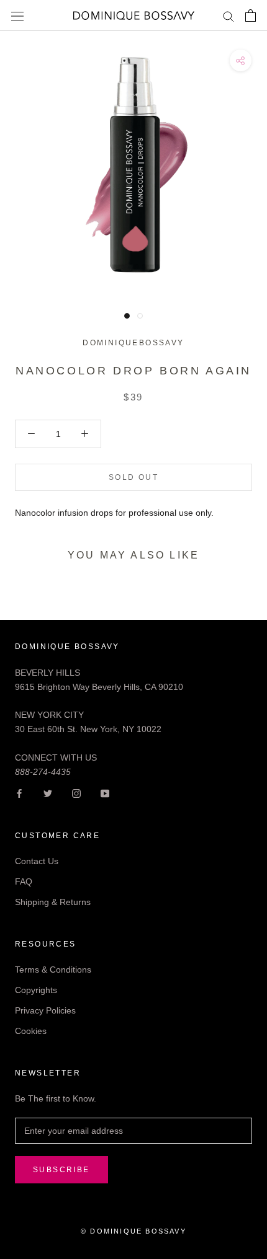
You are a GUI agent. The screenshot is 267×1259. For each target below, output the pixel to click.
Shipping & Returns (53, 902)
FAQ (23, 881)
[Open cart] (250, 15)
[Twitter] (47, 793)
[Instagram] (76, 793)
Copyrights (36, 990)
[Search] (228, 16)
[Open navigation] (17, 15)
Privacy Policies (45, 1010)
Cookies (31, 1031)
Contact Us (36, 861)
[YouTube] (105, 793)
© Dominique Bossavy (133, 1231)
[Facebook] (19, 793)
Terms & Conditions (53, 969)
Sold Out (133, 477)
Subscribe (61, 1169)
